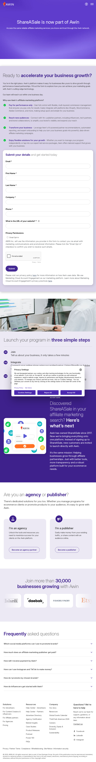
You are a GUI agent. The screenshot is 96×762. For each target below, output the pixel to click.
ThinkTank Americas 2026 (59, 719)
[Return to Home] (8, 4)
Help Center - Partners (34, 712)
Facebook (80, 731)
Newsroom (53, 712)
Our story (52, 708)
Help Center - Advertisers (36, 708)
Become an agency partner (24, 550)
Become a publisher (67, 550)
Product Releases (33, 730)
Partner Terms (14, 749)
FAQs (28, 742)
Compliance (25, 749)
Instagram (80, 740)
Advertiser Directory (34, 715)
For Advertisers (9, 708)
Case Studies (31, 727)
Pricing (5, 725)
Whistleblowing (37, 749)
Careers (52, 723)
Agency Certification (34, 719)
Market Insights (32, 723)
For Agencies (8, 721)
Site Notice (48, 749)
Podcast (29, 734)
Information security (60, 749)
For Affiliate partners (10, 718)
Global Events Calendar (58, 715)
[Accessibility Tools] (86, 4)
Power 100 (30, 738)
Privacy (6, 749)
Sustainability (54, 733)
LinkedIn (79, 735)
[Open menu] (92, 4)
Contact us (78, 724)
